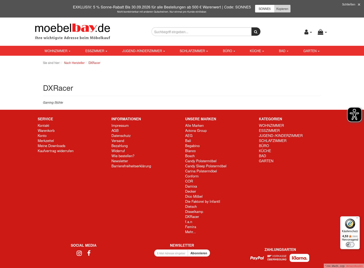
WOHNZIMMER (56, 50)
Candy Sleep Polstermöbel (205, 165)
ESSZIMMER (95, 50)
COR (189, 181)
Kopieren (282, 9)
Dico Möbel (194, 196)
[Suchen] (256, 31)
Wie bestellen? (122, 155)
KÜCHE (256, 50)
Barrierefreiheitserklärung (131, 165)
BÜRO (228, 50)
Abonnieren (198, 253)
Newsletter (119, 160)
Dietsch (191, 206)
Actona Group (196, 130)
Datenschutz (121, 135)
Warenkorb (46, 130)
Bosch (190, 155)
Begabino (192, 145)
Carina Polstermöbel (201, 170)
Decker (190, 191)
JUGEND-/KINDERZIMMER (142, 50)
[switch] (350, 244)
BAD (282, 50)
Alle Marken (194, 125)
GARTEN (310, 50)
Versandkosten (354, 266)
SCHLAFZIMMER (193, 50)
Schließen (348, 4)
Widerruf (118, 150)
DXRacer (192, 216)
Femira (190, 226)
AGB (115, 130)
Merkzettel (46, 140)
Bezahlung (119, 145)
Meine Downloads (51, 145)
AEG (189, 135)
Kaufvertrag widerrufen (56, 150)
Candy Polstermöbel (201, 160)
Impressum (120, 125)
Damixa (191, 186)
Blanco (190, 150)
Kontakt (43, 125)
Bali (188, 140)
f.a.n (188, 221)
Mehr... (190, 231)
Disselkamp (194, 211)
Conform (192, 176)
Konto (42, 135)
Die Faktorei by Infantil (202, 201)
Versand (117, 140)
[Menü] (357, 218)
